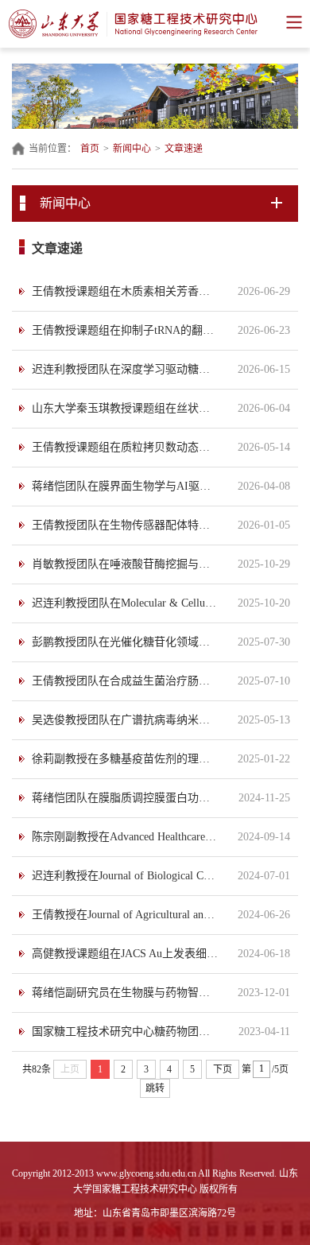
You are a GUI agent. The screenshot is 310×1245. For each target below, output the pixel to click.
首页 (89, 148)
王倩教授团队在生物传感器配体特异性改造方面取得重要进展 (125, 525)
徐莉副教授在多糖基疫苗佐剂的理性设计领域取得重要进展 (125, 759)
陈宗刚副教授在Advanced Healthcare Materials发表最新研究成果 (125, 837)
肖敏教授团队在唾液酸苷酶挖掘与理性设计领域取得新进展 (125, 564)
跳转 (155, 1088)
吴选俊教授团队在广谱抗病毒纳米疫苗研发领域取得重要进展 (125, 720)
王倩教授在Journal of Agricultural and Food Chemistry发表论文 (125, 915)
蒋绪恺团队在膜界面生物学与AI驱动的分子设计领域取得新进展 (125, 486)
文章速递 (184, 148)
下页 (222, 1069)
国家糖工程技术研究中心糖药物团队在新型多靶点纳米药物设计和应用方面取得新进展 (125, 1032)
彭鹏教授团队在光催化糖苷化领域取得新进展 (125, 642)
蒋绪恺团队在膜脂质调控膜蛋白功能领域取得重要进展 (125, 798)
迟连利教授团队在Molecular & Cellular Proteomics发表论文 (125, 603)
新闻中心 (132, 148)
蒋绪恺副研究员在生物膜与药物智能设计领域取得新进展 (125, 993)
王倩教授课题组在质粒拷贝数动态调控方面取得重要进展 (125, 447)
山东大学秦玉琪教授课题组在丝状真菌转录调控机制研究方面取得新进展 (125, 408)
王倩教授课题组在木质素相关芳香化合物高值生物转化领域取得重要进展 (125, 291)
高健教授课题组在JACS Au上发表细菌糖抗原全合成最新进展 (125, 954)
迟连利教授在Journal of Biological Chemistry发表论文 (125, 876)
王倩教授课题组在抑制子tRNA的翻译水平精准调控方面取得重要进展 (125, 330)
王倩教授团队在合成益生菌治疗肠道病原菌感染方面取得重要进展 (125, 681)
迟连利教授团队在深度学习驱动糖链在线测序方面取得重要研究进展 (125, 369)
